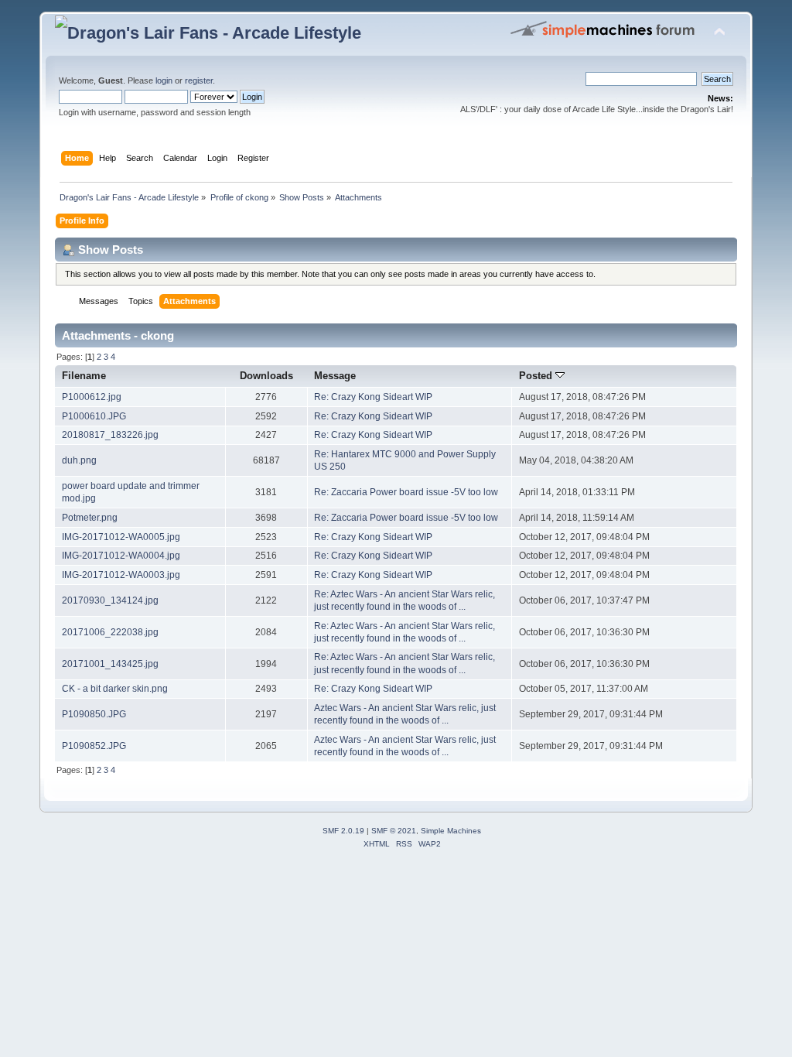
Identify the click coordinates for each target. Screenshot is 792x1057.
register (199, 80)
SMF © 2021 (393, 830)
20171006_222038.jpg (110, 632)
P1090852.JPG (94, 746)
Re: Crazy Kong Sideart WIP (373, 397)
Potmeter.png (90, 517)
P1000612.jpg (91, 397)
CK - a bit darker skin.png (115, 688)
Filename (84, 375)
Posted (537, 375)
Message (335, 375)
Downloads (266, 375)
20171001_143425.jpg (110, 663)
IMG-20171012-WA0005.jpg (121, 537)
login (163, 80)
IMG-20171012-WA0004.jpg (121, 555)
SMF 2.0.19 (343, 830)
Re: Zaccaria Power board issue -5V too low (406, 492)
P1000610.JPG (94, 416)
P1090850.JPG (94, 714)
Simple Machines (451, 830)
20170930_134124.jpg (110, 600)
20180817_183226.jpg (110, 434)
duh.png (79, 460)
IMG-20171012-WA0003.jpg (121, 575)
